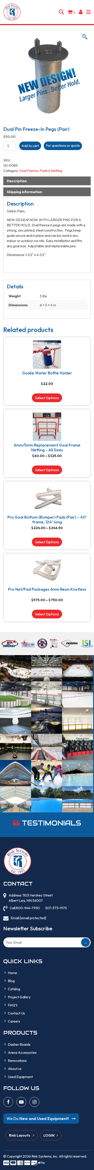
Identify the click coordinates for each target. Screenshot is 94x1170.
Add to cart (30, 146)
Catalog (14, 989)
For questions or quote (63, 145)
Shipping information (24, 192)
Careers (14, 1021)
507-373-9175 (56, 908)
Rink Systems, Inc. (44, 1156)
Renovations (17, 1060)
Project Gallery (19, 997)
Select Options (47, 398)
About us (14, 1068)
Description (17, 181)
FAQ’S (12, 1005)
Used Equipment (20, 1077)
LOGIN (49, 1135)
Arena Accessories (22, 1052)
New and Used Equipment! (38, 1118)
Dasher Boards (19, 1044)
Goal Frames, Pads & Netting (40, 170)
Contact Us (16, 1013)
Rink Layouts (20, 1135)
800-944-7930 (28, 908)
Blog (11, 981)
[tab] (47, 181)
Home (12, 973)
